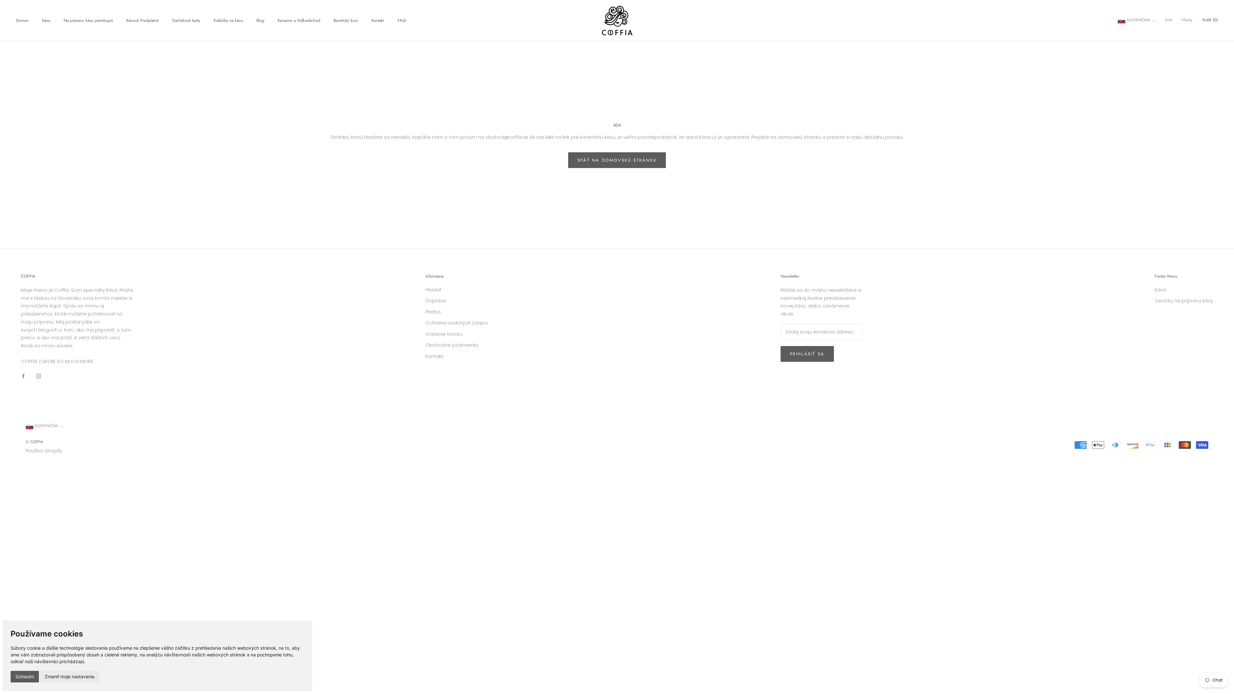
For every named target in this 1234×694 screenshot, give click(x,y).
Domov (22, 20)
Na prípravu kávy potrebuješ (88, 20)
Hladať (433, 289)
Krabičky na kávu (228, 20)
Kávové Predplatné (142, 20)
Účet (1168, 20)
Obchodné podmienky (451, 345)
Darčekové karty (186, 20)
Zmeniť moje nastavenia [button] (69, 676)
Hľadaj (1186, 20)
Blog (260, 20)
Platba (433, 311)
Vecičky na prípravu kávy (1184, 300)
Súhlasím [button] (24, 676)
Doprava (435, 300)
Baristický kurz (346, 20)
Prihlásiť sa (807, 354)
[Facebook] (23, 376)
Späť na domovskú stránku (617, 160)
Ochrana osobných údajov (456, 322)
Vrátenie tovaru (443, 334)
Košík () (1210, 20)
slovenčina (1137, 20)
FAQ (402, 20)
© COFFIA (34, 442)
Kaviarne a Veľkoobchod (299, 20)
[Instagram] (38, 376)
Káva (46, 20)
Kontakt (377, 20)
